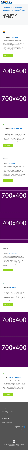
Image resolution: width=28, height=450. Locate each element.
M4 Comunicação (14, 446)
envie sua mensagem (22, 431)
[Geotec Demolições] (6, 2)
